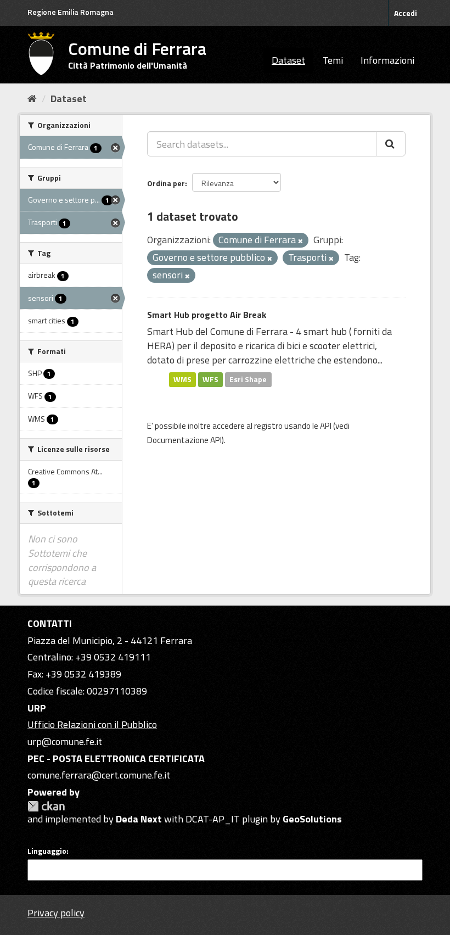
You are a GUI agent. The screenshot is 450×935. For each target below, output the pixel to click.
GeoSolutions (312, 818)
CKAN (46, 806)
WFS (210, 379)
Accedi (405, 13)
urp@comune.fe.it (64, 741)
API (325, 425)
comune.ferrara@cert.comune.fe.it (98, 775)
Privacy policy (56, 912)
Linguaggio (46, 851)
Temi (333, 60)
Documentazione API (184, 440)
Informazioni (387, 60)
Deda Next (139, 818)
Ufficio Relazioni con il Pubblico (92, 724)
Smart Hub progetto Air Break (206, 314)
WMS (182, 379)
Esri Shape (248, 379)
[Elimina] (300, 241)
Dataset (288, 60)
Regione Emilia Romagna (70, 12)
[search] (391, 143)
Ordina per (166, 183)
